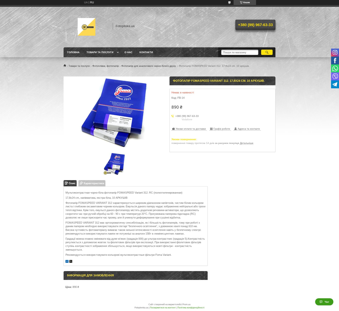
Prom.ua (186, 304)
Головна (73, 52)
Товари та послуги (100, 52)
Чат (327, 301)
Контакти (146, 52)
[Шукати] (267, 52)
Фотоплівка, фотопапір (105, 65)
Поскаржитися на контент (163, 307)
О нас (128, 52)
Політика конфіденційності (190, 307)
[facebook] (67, 261)
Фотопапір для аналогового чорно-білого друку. (148, 65)
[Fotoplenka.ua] (86, 26)
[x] (70, 261)
